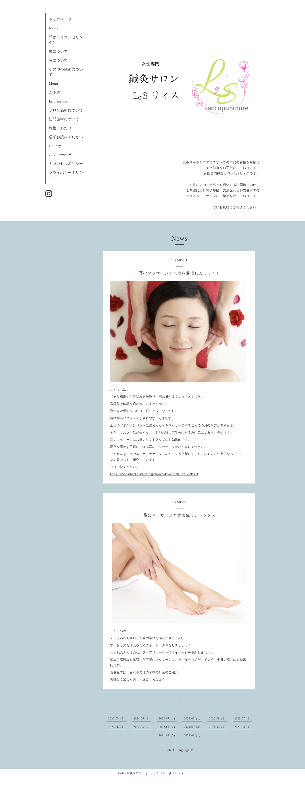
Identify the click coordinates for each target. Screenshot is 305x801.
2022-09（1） (193, 718)
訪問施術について (64, 119)
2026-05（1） (117, 718)
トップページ (60, 19)
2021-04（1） (218, 727)
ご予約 (54, 92)
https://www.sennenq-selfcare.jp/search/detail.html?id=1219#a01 (154, 474)
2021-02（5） (168, 735)
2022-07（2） (243, 718)
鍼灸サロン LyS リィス (143, 773)
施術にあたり (60, 128)
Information (58, 101)
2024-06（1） (142, 718)
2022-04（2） (168, 727)
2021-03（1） (243, 727)
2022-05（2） (142, 727)
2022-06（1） (117, 727)
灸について (58, 60)
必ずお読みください (68, 137)
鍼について (58, 51)
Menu (53, 83)
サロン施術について (66, 110)
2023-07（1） (168, 718)
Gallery (55, 146)
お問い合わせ (60, 155)
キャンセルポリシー (66, 164)
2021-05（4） (193, 727)
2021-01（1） (193, 735)
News (53, 28)
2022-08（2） (218, 718)
